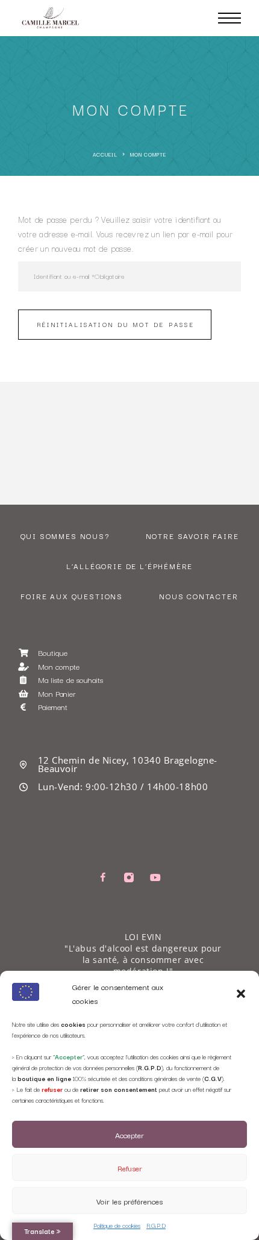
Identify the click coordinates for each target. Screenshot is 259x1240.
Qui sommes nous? (65, 535)
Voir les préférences (129, 1201)
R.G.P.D (156, 1225)
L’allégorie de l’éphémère (129, 566)
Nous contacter (198, 596)
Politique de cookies (116, 1225)
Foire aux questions (71, 596)
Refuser (129, 1168)
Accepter (129, 1135)
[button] (241, 994)
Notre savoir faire (192, 535)
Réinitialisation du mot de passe (116, 324)
